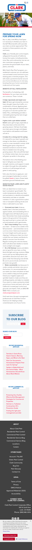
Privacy (16, 484)
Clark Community (16, 462)
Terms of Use (16, 481)
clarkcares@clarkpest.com (11, 293)
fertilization (6, 94)
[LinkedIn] (18, 518)
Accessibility (16, 493)
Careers (16, 447)
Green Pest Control (16, 459)
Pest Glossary (16, 468)
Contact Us (16, 472)
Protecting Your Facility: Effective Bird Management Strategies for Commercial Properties (15, 398)
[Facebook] (15, 518)
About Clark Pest (16, 428)
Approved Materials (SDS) (16, 490)
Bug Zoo (16, 465)
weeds (12, 178)
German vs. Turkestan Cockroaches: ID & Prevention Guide (13, 406)
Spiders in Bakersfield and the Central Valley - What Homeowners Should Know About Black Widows (15, 370)
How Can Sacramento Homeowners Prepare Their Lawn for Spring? (15, 362)
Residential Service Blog (16, 437)
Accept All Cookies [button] (8, 539)
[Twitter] (13, 518)
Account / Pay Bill (16, 456)
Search (7, 337)
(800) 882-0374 (25, 512)
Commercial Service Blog (16, 441)
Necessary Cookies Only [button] (10, 535)
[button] (22, 539)
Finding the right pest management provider (13, 412)
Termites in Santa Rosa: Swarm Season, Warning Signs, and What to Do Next (15, 356)
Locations (16, 444)
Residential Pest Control (16, 431)
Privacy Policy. (6, 531)
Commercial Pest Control (16, 434)
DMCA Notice (16, 487)
